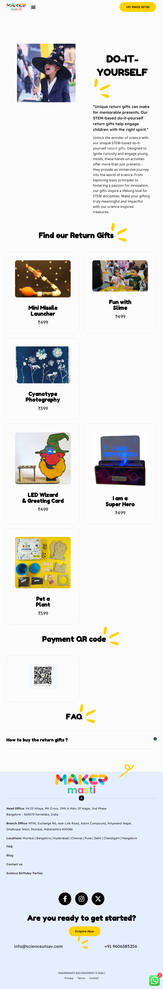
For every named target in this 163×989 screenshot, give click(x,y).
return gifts (116, 148)
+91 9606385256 (120, 946)
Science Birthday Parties (24, 873)
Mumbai (28, 838)
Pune (88, 838)
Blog (9, 855)
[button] (33, 7)
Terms (81, 978)
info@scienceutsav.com (38, 946)
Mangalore (129, 838)
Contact (94, 978)
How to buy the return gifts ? (37, 739)
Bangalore (43, 838)
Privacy (69, 978)
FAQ (9, 846)
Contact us (14, 864)
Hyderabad (61, 838)
